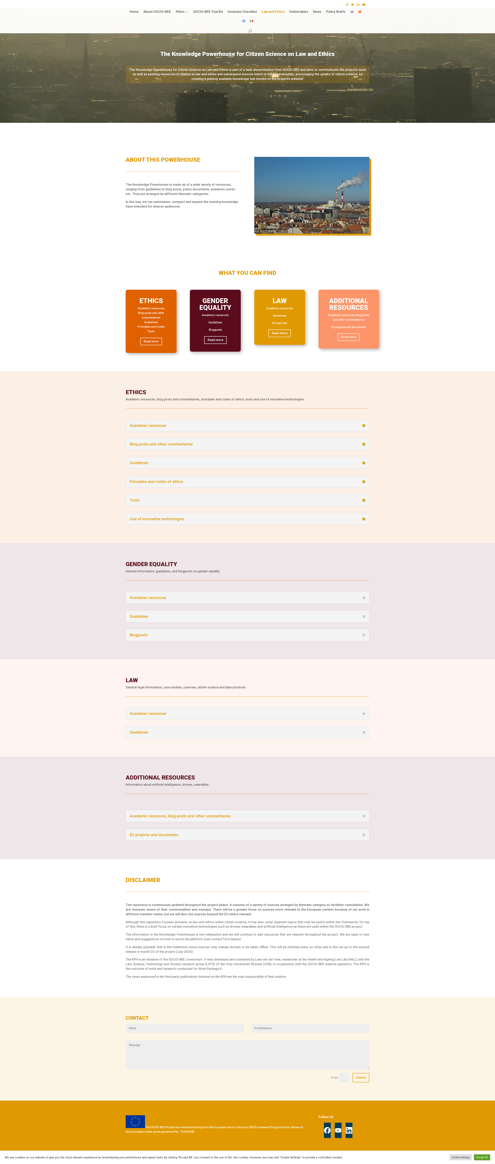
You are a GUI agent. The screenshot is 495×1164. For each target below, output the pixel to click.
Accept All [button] (482, 1157)
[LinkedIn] (358, 5)
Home (134, 12)
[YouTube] (363, 5)
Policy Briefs (336, 12)
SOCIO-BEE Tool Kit (208, 12)
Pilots (180, 12)
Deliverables (298, 12)
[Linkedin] (349, 1130)
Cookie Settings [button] (461, 1157)
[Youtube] (338, 1130)
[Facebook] (347, 5)
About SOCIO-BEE (157, 12)
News (317, 12)
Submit (361, 1077)
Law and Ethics (273, 12)
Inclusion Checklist (242, 12)
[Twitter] (352, 5)
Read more (151, 341)
